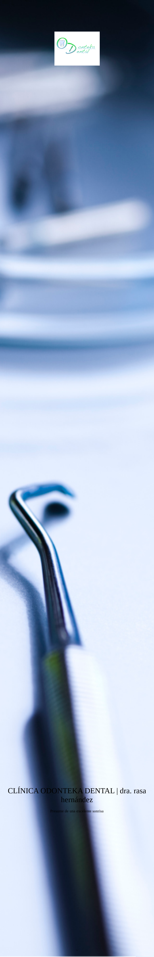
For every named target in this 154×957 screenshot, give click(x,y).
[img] (77, 478)
